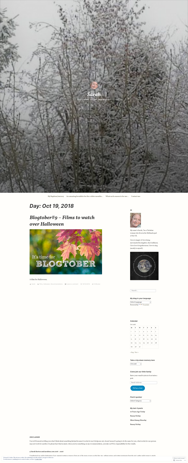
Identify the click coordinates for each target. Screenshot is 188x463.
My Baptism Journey (56, 196)
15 (131, 339)
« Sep (132, 352)
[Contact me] (99, 105)
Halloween (46, 284)
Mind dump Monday (138, 420)
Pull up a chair (138, 388)
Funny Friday (135, 416)
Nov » (137, 352)
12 (147, 335)
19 (147, 339)
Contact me (135, 196)
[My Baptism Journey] (88, 105)
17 (139, 339)
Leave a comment (72, 284)
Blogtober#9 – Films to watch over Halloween (62, 221)
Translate (146, 305)
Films (41, 284)
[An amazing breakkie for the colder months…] (92, 105)
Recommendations (57, 284)
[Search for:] (143, 291)
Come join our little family (140, 372)
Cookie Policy (38, 459)
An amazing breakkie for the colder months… (84, 196)
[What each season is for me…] (96, 105)
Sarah (94, 94)
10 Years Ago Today (137, 412)
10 (139, 335)
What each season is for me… (117, 196)
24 (140, 343)
